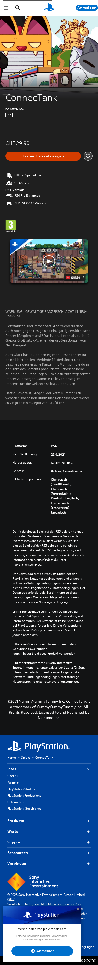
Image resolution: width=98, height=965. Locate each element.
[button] (49, 261)
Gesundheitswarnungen (30, 649)
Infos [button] (11, 769)
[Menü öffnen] (6, 8)
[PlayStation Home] (49, 8)
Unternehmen (17, 802)
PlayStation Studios (21, 789)
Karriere (13, 782)
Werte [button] (12, 831)
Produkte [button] (15, 820)
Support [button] (14, 842)
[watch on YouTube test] (74, 277)
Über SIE (13, 776)
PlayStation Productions (24, 795)
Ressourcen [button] (17, 852)
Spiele (25, 757)
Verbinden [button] (16, 863)
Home (11, 757)
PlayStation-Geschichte (24, 808)
